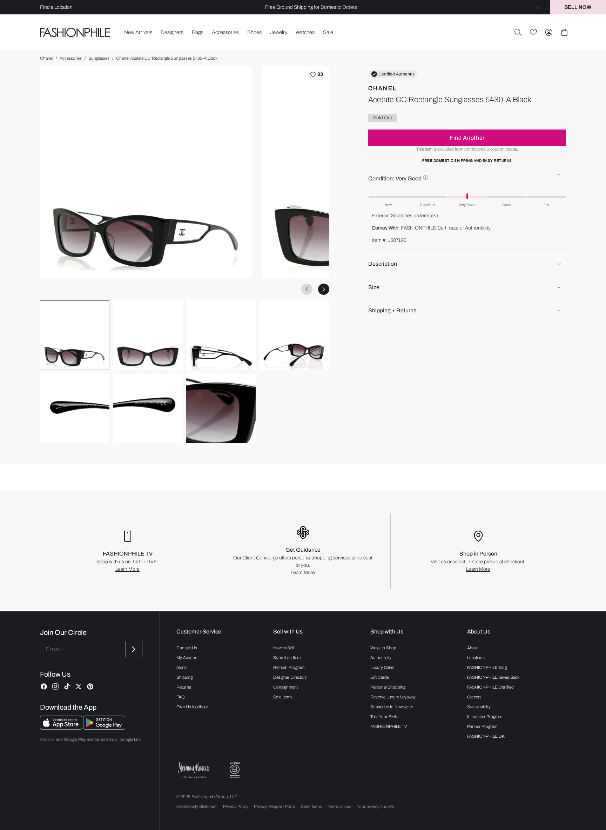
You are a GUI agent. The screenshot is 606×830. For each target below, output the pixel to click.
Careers (474, 697)
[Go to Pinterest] (90, 686)
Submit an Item (287, 657)
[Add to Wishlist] (317, 74)
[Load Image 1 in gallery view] (74, 335)
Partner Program (482, 726)
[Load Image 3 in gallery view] (221, 335)
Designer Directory (290, 677)
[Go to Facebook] (44, 686)
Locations (476, 657)
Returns (183, 687)
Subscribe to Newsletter (391, 706)
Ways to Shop (383, 647)
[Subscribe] (133, 649)
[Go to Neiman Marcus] (194, 770)
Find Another (467, 137)
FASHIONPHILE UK (486, 736)
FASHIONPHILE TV (388, 726)
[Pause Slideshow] (538, 7)
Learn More (127, 569)
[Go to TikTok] (67, 686)
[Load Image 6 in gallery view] (147, 408)
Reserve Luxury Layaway (393, 697)
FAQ (180, 697)
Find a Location (56, 7)
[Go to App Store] (61, 728)
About (472, 647)
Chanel (46, 58)
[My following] (533, 32)
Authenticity (380, 657)
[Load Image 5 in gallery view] (74, 408)
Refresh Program (288, 667)
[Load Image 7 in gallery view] (221, 408)
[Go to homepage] (75, 32)
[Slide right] (323, 289)
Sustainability (479, 706)
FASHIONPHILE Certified (490, 687)
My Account (187, 657)
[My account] (549, 32)
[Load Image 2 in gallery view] (147, 335)
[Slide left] (306, 289)
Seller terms (311, 806)
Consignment (285, 687)
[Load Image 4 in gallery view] (294, 335)
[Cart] (564, 32)
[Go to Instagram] (55, 686)
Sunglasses (98, 58)
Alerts (181, 667)
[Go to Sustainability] (235, 770)
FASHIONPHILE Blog (487, 667)
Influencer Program (484, 716)
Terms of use (339, 806)
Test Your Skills (384, 716)
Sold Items (282, 697)
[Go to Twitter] (78, 686)
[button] (518, 32)
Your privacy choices (376, 806)
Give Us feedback (192, 706)
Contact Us (186, 647)
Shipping (184, 677)
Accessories (71, 58)
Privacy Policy (235, 806)
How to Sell (283, 647)
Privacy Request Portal (274, 806)
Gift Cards (379, 677)
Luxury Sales (382, 667)
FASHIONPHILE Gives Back (493, 677)
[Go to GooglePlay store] (104, 728)
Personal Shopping (387, 687)
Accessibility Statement (196, 806)
